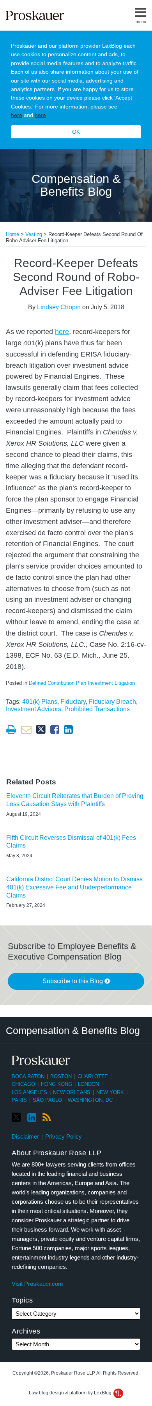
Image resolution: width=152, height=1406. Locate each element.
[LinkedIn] (31, 1117)
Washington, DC (90, 1100)
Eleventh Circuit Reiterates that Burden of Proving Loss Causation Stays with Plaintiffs (74, 800)
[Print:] (11, 730)
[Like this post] (54, 729)
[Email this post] (26, 729)
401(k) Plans (39, 701)
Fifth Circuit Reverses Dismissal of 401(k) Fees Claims (71, 841)
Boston (61, 1076)
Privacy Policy (63, 1136)
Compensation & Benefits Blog (76, 185)
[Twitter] (16, 1117)
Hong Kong (56, 1084)
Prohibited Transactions (97, 709)
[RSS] (46, 1117)
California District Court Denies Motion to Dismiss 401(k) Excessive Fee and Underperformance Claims (74, 887)
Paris (19, 1100)
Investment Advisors (33, 709)
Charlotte (93, 1076)
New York (110, 1092)
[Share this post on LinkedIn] (68, 729)
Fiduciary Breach (112, 701)
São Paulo (47, 1100)
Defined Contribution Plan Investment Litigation (82, 683)
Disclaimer (25, 1136)
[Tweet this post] (41, 729)
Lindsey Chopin (59, 307)
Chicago (23, 1084)
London (88, 1084)
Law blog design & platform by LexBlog (71, 1393)
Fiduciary (73, 701)
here (16, 115)
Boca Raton (28, 1076)
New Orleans (71, 1092)
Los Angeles (29, 1092)
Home (12, 234)
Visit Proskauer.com (37, 1283)
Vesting (33, 234)
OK (76, 132)
